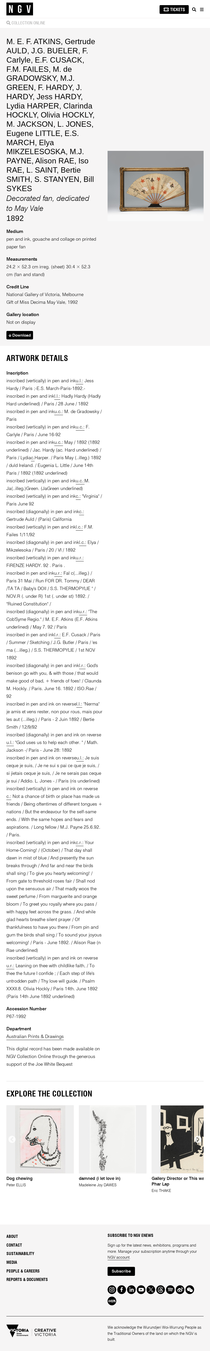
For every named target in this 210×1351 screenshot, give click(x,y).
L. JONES (74, 124)
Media (11, 1262)
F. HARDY (55, 87)
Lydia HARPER (32, 106)
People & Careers (23, 1271)
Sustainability (20, 1254)
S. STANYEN (56, 179)
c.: (78, 496)
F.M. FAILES (27, 69)
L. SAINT (41, 170)
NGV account (119, 1257)
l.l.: (57, 396)
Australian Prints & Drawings (35, 1036)
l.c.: (79, 527)
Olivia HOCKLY (66, 115)
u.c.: (58, 411)
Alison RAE (54, 160)
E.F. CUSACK (58, 60)
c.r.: (79, 842)
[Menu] (202, 9)
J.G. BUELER (54, 50)
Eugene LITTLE (33, 133)
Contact (14, 1245)
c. (33, 458)
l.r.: (57, 635)
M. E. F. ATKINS (33, 41)
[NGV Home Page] (19, 9)
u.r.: (80, 558)
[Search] (194, 9)
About (12, 1237)
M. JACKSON (29, 124)
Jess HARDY (59, 96)
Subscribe (121, 1271)
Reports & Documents (27, 1280)
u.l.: (79, 381)
